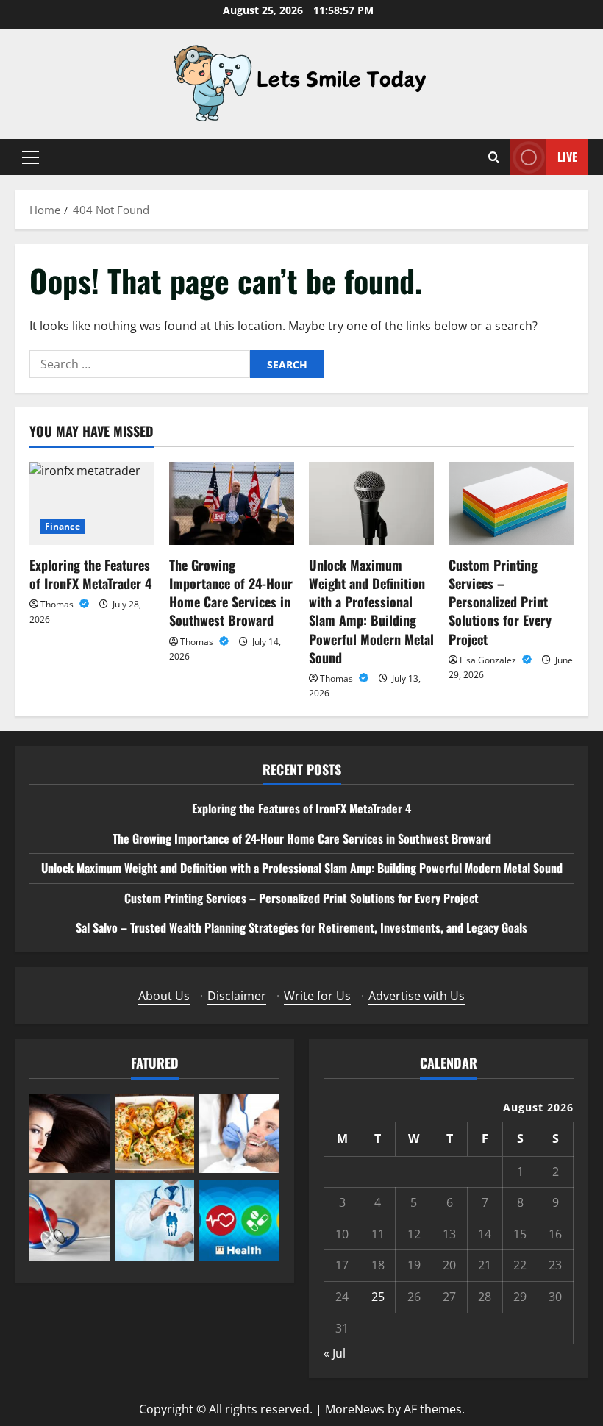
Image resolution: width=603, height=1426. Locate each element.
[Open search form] (493, 157)
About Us (164, 996)
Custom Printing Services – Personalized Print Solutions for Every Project (500, 602)
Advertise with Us (416, 996)
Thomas (58, 604)
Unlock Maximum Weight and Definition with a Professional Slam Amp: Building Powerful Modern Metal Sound (371, 611)
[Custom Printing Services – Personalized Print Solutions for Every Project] (511, 503)
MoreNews (355, 1409)
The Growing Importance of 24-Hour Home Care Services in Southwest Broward (231, 592)
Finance (62, 526)
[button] (30, 157)
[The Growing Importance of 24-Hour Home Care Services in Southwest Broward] (231, 503)
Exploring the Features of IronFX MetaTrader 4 (90, 574)
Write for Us (317, 996)
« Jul (335, 1353)
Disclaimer (236, 996)
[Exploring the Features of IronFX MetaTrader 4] (91, 503)
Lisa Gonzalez (489, 660)
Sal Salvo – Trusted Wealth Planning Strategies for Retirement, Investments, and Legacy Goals (301, 927)
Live (567, 156)
